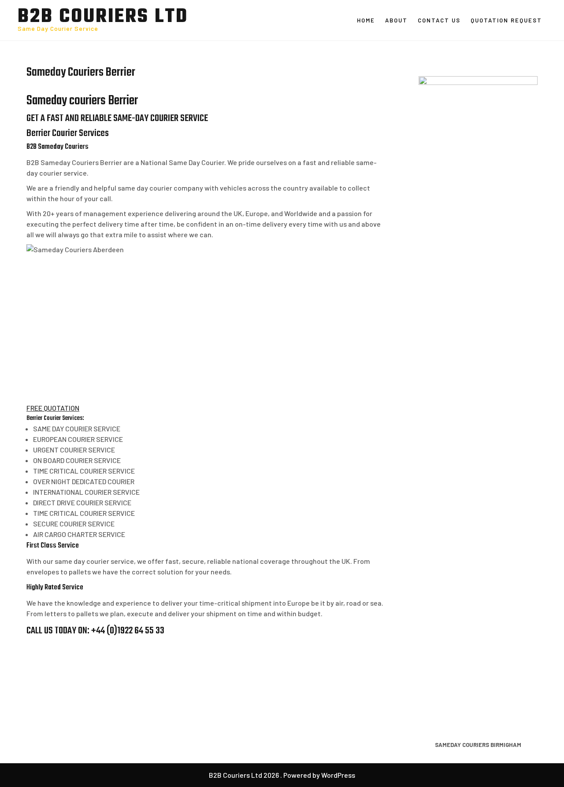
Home (366, 20)
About (396, 20)
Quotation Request (506, 20)
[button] (52, 408)
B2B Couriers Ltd (103, 17)
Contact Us (439, 20)
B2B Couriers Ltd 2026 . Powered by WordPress (282, 775)
